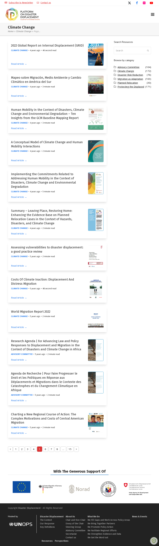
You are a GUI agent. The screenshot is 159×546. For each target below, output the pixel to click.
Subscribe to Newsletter (21, 2)
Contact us (46, 2)
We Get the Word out (98, 537)
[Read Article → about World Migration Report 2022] (96, 319)
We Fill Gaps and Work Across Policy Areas (109, 520)
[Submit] (148, 50)
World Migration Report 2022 (30, 311)
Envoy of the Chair (75, 523)
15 (71, 449)
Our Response (47, 523)
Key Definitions (47, 527)
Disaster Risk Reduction (130, 74)
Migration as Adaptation (130, 78)
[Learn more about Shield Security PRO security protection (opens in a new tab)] (153, 541)
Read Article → (19, 63)
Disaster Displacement (29, 508)
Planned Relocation (128, 82)
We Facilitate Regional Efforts (102, 530)
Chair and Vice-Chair (75, 520)
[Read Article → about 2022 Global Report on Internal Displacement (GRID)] (96, 54)
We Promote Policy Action (100, 527)
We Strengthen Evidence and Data (104, 534)
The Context (46, 520)
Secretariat (71, 534)
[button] (152, 14)
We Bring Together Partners (101, 523)
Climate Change (23, 31)
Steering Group (73, 527)
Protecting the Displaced (131, 86)
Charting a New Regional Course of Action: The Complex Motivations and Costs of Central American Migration (47, 419)
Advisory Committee (22, 354)
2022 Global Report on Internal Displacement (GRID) (47, 45)
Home (11, 31)
